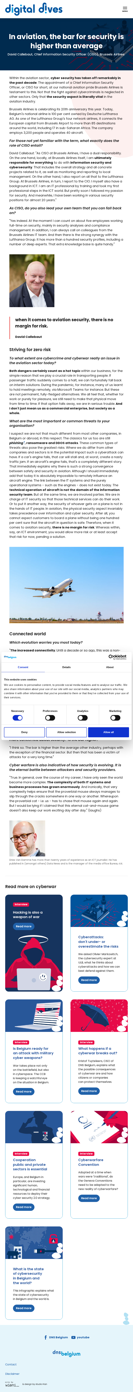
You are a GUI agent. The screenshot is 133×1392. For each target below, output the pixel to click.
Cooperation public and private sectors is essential (30, 1164)
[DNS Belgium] (66, 1353)
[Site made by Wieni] (13, 1384)
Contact (11, 1364)
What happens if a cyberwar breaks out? (97, 1051)
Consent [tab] (23, 667)
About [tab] (110, 667)
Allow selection (66, 732)
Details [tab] (66, 667)
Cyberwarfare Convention (90, 1162)
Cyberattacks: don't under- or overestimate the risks (98, 942)
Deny (24, 732)
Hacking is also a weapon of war (28, 914)
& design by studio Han (34, 1384)
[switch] (50, 718)
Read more (24, 926)
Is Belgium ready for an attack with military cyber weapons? (33, 1053)
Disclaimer (12, 1374)
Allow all (108, 732)
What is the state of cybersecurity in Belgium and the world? (28, 1276)
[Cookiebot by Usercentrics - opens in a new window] (114, 657)
